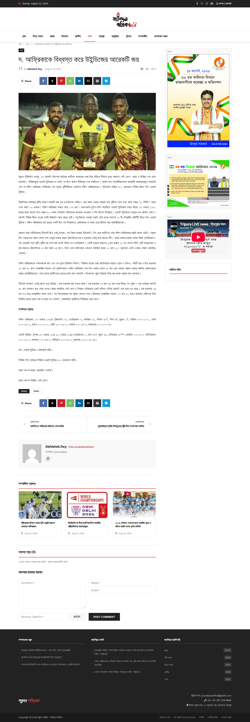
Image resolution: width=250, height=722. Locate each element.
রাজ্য (52, 36)
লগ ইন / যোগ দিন (224, 3)
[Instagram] (207, 3)
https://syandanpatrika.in (81, 446)
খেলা (90, 36)
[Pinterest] (61, 81)
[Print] (97, 81)
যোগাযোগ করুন (161, 36)
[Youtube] (211, 3)
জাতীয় (78, 36)
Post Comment (104, 616)
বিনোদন (65, 36)
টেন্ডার (128, 36)
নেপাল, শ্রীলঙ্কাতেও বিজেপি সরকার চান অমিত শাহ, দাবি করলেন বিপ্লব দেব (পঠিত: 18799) (125, 663)
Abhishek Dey (34, 69)
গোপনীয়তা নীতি (212, 717)
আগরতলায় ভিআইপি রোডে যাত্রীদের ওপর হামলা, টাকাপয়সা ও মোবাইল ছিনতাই (50, 664)
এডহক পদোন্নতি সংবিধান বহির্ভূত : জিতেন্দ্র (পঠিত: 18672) (117, 671)
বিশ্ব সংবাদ (38, 36)
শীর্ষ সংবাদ (197, 657)
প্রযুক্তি (115, 36)
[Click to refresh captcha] (77, 616)
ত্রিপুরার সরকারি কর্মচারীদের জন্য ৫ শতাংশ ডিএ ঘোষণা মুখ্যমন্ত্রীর (45, 650)
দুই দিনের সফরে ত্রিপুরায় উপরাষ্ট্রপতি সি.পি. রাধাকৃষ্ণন (41, 657)
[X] (52, 81)
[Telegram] (106, 81)
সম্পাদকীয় (142, 36)
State (36, 391)
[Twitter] (202, 3)
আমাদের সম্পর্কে (164, 717)
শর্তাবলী (201, 717)
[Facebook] (197, 3)
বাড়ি (20, 44)
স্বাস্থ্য (101, 36)
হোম (24, 36)
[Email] (88, 81)
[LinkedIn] (79, 81)
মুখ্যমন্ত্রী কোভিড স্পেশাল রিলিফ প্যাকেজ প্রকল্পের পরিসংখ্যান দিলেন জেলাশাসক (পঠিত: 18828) (124, 652)
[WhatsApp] (70, 81)
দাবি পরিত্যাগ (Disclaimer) (184, 717)
